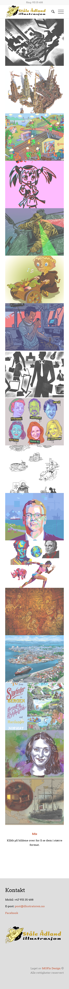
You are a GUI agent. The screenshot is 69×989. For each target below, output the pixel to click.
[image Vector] (34, 564)
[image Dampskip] (34, 801)
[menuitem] (51, 11)
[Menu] (59, 11)
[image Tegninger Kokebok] (34, 469)
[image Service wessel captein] (34, 327)
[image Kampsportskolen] (34, 184)
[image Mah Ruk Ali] (34, 754)
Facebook (11, 913)
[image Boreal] (34, 137)
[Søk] (51, 11)
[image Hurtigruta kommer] (34, 659)
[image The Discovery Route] (34, 706)
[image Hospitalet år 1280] (34, 611)
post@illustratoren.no (30, 906)
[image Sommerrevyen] (34, 421)
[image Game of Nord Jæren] (34, 89)
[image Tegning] (34, 374)
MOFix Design (51, 968)
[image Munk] (34, 279)
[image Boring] (34, 42)
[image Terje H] (34, 516)
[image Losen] (34, 232)
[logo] (28, 11)
